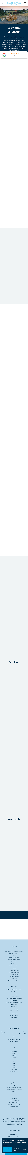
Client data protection (14, 1102)
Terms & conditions (14, 1100)
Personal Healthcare (14, 970)
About (14, 1061)
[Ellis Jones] (14, 3)
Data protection (14, 1000)
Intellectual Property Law (14, 1008)
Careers (14, 1067)
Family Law (14, 961)
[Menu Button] (25, 3)
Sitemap (14, 1091)
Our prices (14, 1069)
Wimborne (14, 1057)
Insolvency (14, 1006)
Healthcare (14, 1004)
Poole (14, 1049)
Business (14, 987)
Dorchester (14, 1051)
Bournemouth (14, 1046)
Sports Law (14, 978)
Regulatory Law (14, 1013)
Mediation (14, 968)
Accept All (7, 1149)
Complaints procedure (14, 1085)
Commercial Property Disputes (14, 998)
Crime (14, 955)
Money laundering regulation (14, 1087)
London (14, 1048)
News (14, 1065)
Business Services (14, 991)
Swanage (14, 1055)
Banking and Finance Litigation (14, 989)
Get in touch (14, 1028)
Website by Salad (14, 1106)
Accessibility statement (14, 1104)
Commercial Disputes (14, 994)
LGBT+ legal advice (14, 966)
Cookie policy (14, 1098)
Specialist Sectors (14, 976)
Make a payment (14, 1071)
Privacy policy (14, 1096)
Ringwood (14, 1053)
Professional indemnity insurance (14, 1089)
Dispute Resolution (14, 957)
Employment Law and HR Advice (14, 1002)
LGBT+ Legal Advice (14, 1011)
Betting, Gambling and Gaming (14, 949)
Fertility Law (14, 963)
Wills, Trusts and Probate (14, 980)
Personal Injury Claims (14, 972)
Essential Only (16, 1149)
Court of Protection (14, 953)
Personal (14, 946)
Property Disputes (14, 974)
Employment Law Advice (14, 959)
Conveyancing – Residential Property (14, 951)
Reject (24, 1149)
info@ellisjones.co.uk (14, 1039)
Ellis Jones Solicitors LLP (9, 1118)
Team (14, 1063)
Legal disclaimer (14, 1083)
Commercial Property (14, 996)
